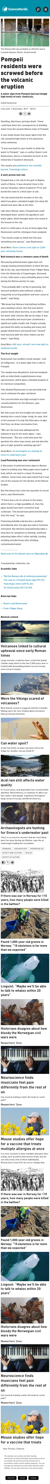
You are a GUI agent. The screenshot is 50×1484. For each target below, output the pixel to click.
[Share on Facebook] (21, 114)
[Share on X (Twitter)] (25, 114)
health (28, 853)
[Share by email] (29, 114)
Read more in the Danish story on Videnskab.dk (24, 554)
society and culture (12, 853)
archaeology (20, 849)
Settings (33, 1478)
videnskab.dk (36, 849)
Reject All (11, 1478)
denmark (6, 849)
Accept (22, 1478)
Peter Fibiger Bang (12, 608)
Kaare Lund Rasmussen (15, 604)
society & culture (11, 857)
